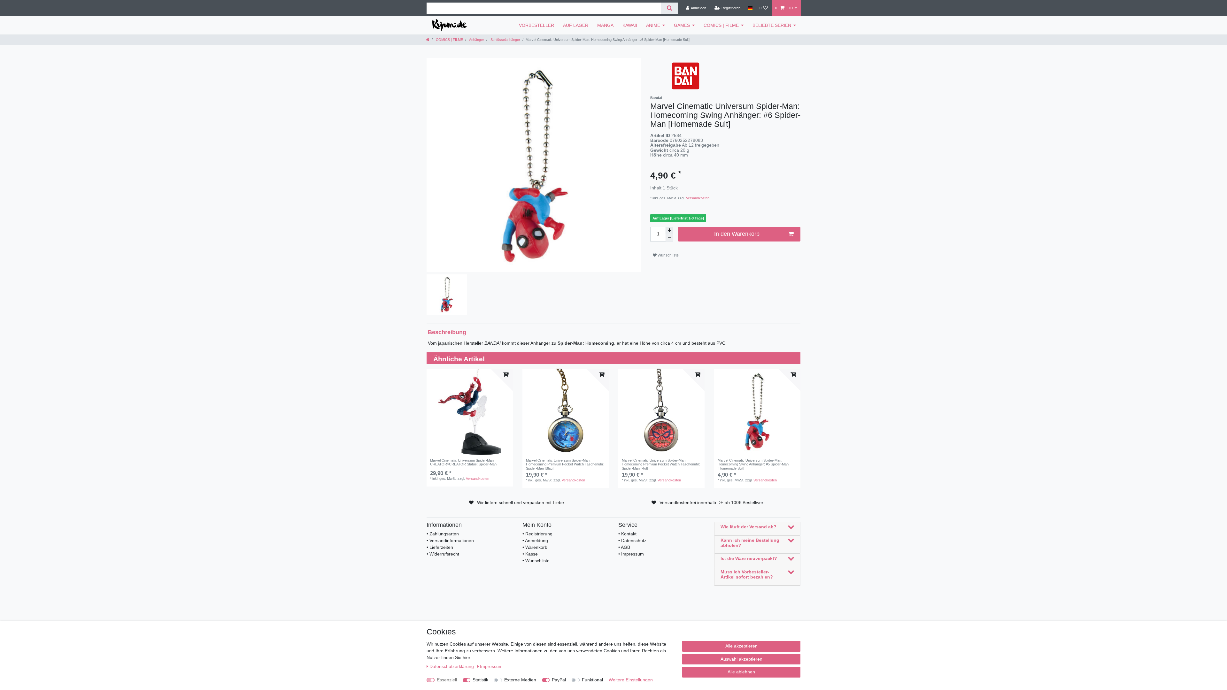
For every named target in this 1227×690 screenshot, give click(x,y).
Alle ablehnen (741, 671)
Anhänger (476, 40)
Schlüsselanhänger (505, 40)
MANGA (605, 25)
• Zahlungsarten (443, 533)
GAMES (682, 25)
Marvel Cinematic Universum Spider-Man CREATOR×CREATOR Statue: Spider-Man (463, 462)
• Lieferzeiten (440, 547)
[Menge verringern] (669, 237)
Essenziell (447, 679)
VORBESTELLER (536, 25)
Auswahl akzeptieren (741, 659)
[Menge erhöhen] (669, 230)
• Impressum (631, 553)
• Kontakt (627, 533)
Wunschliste (668, 255)
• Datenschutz (632, 540)
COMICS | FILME (721, 25)
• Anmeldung (535, 540)
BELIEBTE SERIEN (771, 25)
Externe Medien (520, 679)
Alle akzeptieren (741, 645)
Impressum (491, 666)
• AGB (624, 547)
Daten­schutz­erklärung (452, 666)
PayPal (559, 679)
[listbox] (470, 412)
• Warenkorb (534, 547)
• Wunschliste (536, 560)
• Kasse (530, 553)
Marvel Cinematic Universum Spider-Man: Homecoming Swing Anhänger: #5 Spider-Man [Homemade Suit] (753, 464)
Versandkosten (697, 198)
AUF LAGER (575, 25)
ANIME (653, 25)
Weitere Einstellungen (631, 679)
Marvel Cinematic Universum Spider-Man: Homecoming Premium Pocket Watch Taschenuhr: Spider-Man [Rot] (661, 464)
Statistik (480, 679)
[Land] (750, 8)
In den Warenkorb (737, 234)
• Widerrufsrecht (443, 553)
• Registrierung (537, 533)
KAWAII (629, 25)
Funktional (592, 679)
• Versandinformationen (450, 540)
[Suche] (669, 8)
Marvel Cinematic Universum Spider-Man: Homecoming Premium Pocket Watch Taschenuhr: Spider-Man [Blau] (565, 464)
